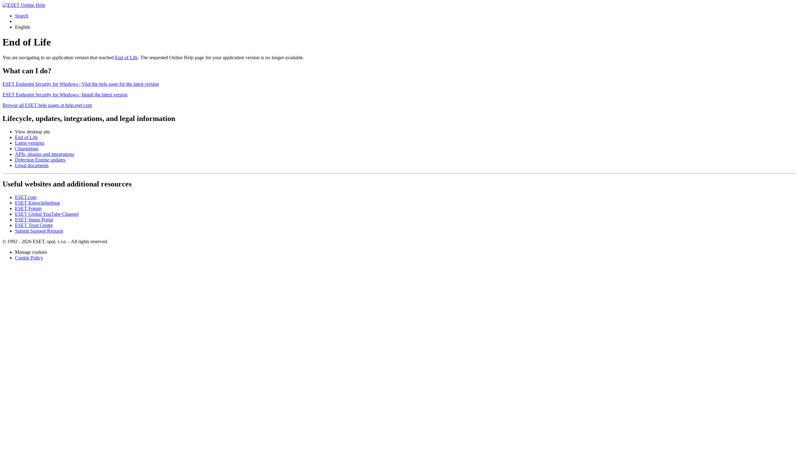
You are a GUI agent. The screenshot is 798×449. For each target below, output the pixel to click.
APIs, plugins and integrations (44, 154)
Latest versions (29, 143)
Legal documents (32, 165)
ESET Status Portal (34, 219)
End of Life (126, 57)
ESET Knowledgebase (37, 202)
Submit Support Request (39, 231)
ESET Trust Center (34, 225)
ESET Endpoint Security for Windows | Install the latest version (64, 94)
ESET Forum (28, 208)
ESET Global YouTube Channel (47, 214)
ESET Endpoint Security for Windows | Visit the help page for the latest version (80, 84)
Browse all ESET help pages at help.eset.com (47, 105)
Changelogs (26, 148)
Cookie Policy (29, 257)
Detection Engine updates (40, 159)
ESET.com (25, 197)
